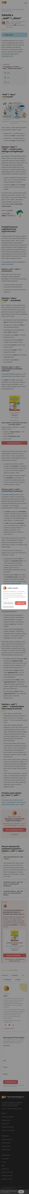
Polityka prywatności (8, 607)
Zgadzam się (20, 603)
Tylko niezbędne (8, 603)
